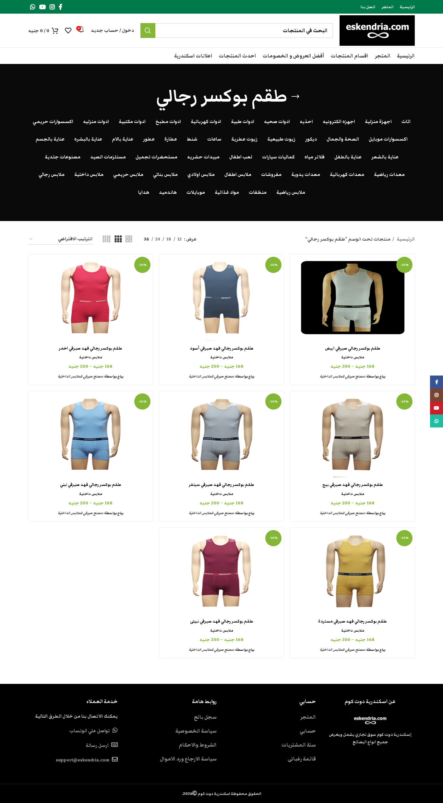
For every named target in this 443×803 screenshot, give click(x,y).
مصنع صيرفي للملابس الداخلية (342, 376)
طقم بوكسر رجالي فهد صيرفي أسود (222, 348)
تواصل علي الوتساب (89, 731)
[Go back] (295, 96)
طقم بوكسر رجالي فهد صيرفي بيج (352, 485)
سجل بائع (205, 717)
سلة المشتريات (298, 745)
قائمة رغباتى (302, 759)
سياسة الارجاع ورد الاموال (188, 759)
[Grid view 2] (129, 239)
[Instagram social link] (52, 7)
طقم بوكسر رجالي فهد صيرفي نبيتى (221, 621)
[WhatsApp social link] (32, 7)
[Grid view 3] (118, 239)
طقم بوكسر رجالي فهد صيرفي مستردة (352, 621)
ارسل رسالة (97, 745)
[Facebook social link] (60, 7)
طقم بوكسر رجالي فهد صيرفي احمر (90, 348)
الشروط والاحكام (198, 745)
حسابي (308, 731)
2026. (221, 794)
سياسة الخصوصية (196, 731)
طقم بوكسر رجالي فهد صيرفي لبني (90, 485)
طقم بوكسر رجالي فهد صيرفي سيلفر (221, 485)
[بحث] (147, 30)
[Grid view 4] (106, 239)
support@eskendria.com (82, 760)
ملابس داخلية (352, 357)
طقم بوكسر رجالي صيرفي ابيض (352, 348)
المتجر (308, 717)
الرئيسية (405, 239)
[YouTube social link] (42, 7)
